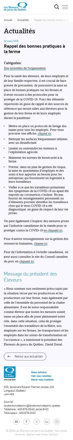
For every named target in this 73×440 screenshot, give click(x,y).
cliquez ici (44, 133)
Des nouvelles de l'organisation (25, 68)
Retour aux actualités (29, 356)
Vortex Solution (49, 434)
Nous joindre (39, 372)
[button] (65, 7)
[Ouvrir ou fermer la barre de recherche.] (56, 7)
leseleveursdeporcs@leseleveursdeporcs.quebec (32, 405)
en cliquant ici (53, 230)
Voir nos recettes (41, 376)
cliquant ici (26, 261)
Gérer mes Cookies (42, 379)
